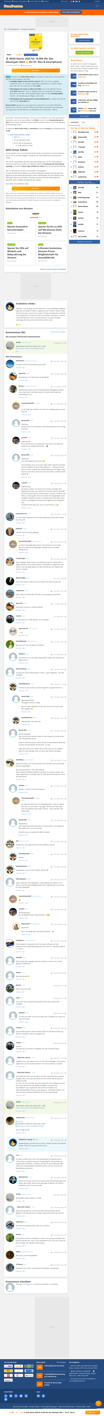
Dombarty (81, 162)
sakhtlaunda (25, 1118)
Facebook (16, 1)
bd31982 (20, 957)
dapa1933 (24, 373)
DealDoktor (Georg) (28, 1139)
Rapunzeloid (30, 924)
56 (27, 65)
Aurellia (80, 224)
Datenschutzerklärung (66, 1407)
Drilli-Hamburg (23, 669)
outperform (22, 590)
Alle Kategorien (13, 29)
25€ (18, 137)
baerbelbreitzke (26, 684)
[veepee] (8, 1380)
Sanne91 (26, 438)
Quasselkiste (82, 202)
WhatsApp (8, 1)
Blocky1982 (27, 420)
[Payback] (29, 1371)
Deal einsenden (84, 40)
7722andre (81, 147)
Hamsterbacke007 (31, 404)
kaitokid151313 (23, 514)
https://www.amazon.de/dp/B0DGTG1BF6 (30, 1108)
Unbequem (26, 940)
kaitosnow (21, 1222)
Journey (80, 218)
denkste (81, 167)
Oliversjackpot (23, 879)
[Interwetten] (8, 1371)
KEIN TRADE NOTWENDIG (70, 12)
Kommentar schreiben (58, 332)
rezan (19, 998)
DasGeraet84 (82, 137)
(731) (40, 217)
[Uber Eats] (29, 1375)
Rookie (20, 1234)
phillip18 (23, 654)
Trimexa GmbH (80, 1407)
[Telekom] (18, 1375)
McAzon (28, 386)
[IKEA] (29, 1366)
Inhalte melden (34, 1407)
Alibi (79, 192)
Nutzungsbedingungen (49, 1407)
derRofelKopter (26, 641)
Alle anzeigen (84, 116)
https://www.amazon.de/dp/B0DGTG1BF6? (30, 348)
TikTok (38, 1)
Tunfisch (21, 1028)
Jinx (22, 841)
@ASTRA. (20, 1121)
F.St (19, 1155)
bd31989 (81, 152)
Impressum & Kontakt (20, 1407)
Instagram (24, 1)
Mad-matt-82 (28, 628)
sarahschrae (82, 177)
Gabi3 (80, 157)
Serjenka (23, 1013)
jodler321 (21, 528)
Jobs (88, 1407)
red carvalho (82, 236)
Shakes (20, 972)
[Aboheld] (8, 1366)
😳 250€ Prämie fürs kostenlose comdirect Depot (41, 12)
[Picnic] (8, 1375)
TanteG (20, 616)
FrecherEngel (22, 558)
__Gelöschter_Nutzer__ (25, 1057)
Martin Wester (83, 206)
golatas (20, 985)
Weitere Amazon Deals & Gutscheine (53, 269)
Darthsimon (26, 361)
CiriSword (21, 1264)
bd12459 (81, 142)
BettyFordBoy (22, 578)
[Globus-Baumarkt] (18, 1366)
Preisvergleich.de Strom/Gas (54, 1366)
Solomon (81, 231)
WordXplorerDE (83, 132)
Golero (24, 1252)
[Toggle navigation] (97, 6)
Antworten (19, 367)
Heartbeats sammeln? (84, 182)
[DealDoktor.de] (13, 6)
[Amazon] (8, 55)
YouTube (32, 1)
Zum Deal (35, 70)
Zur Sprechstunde (84, 52)
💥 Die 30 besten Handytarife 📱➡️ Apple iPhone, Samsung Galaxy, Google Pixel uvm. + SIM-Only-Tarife (82, 1373)
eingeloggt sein (28, 1284)
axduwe (23, 785)
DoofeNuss (24, 760)
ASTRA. (23, 342)
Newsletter (46, 1)
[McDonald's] (18, 1371)
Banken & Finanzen (28, 29)
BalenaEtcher (25, 1177)
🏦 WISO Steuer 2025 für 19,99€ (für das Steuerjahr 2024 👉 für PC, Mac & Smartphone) (47, 1412)
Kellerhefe (81, 172)
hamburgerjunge (84, 197)
